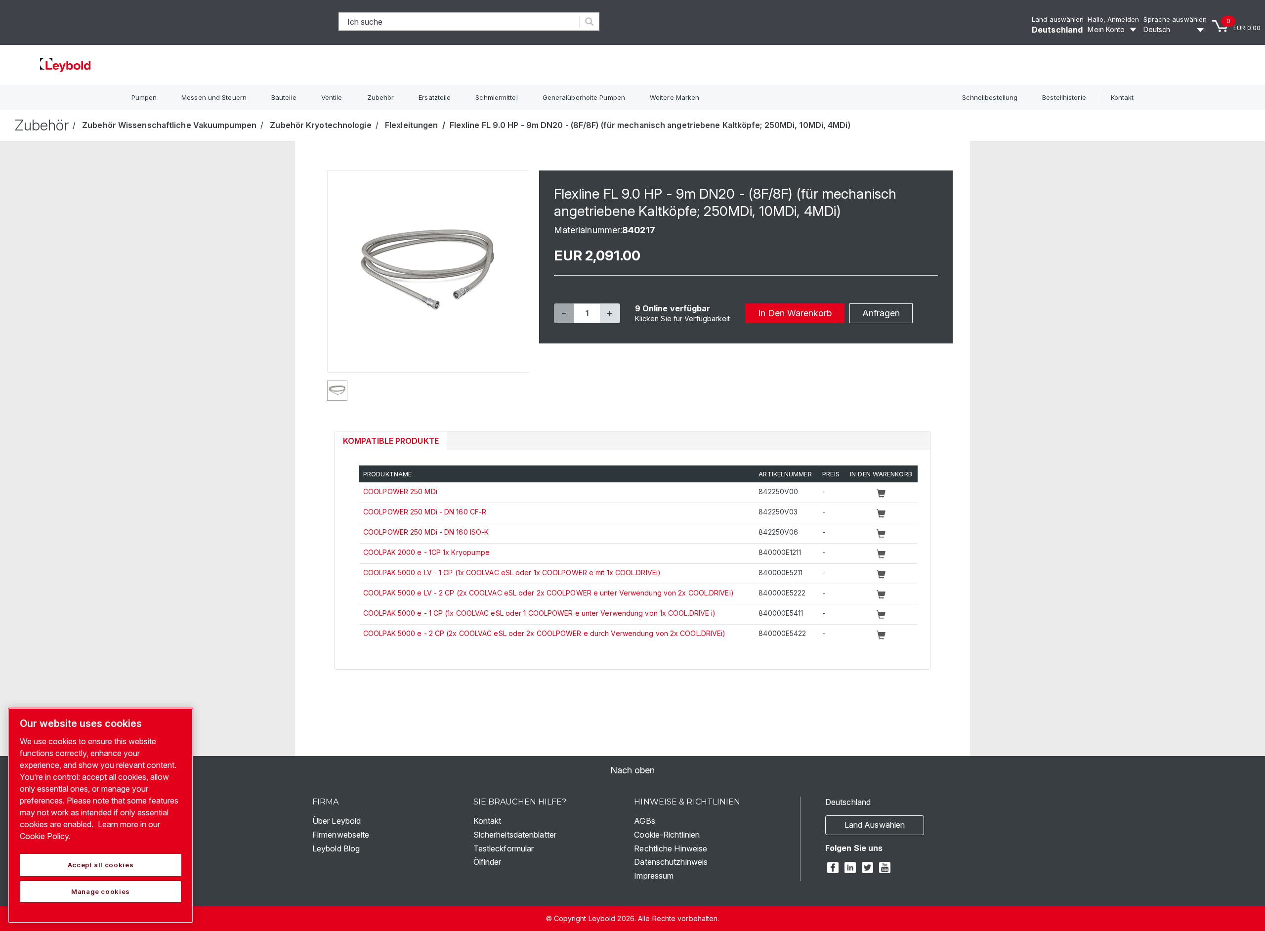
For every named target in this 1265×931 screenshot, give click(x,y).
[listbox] (1175, 29)
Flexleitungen (411, 125)
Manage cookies (100, 891)
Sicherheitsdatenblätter (514, 835)
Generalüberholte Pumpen (584, 97)
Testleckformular (503, 848)
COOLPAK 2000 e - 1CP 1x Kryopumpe (426, 552)
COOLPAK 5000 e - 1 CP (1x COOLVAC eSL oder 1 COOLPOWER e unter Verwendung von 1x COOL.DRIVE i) (539, 613)
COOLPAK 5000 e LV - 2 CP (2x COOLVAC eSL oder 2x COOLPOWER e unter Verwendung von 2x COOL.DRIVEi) (548, 593)
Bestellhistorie (1064, 97)
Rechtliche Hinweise (670, 848)
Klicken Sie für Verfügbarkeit (682, 318)
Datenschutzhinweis (671, 862)
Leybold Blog (336, 848)
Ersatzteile (435, 97)
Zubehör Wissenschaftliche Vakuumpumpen (169, 125)
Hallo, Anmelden (1113, 19)
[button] (564, 313)
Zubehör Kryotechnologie (320, 125)
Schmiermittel (496, 97)
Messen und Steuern (214, 97)
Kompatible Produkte (391, 441)
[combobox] (459, 21)
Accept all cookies (101, 865)
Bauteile (283, 97)
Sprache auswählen (1175, 19)
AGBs (644, 821)
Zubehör (380, 97)
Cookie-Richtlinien (667, 835)
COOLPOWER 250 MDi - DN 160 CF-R (424, 512)
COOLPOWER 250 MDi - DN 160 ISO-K (426, 532)
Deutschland (1057, 30)
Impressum (654, 876)
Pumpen (144, 97)
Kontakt (1122, 97)
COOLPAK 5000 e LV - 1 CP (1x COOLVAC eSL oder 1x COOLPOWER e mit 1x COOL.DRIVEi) (512, 572)
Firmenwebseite (340, 835)
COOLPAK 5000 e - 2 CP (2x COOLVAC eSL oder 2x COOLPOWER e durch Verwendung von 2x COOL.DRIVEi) (544, 633)
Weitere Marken (674, 97)
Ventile (331, 97)
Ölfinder (487, 862)
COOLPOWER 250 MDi (400, 491)
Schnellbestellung (990, 97)
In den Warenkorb (795, 313)
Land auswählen (1058, 19)
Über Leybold (336, 821)
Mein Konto (1106, 29)
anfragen (881, 313)
